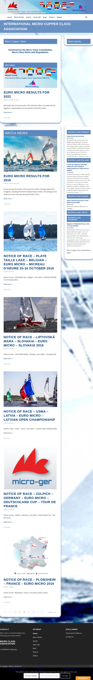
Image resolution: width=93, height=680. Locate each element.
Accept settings (31, 676)
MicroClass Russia (78, 199)
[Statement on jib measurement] (30, 78)
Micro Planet (37, 640)
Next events (74, 41)
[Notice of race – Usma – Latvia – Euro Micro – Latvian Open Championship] (30, 392)
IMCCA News (16, 135)
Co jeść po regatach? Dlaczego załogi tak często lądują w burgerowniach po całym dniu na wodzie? (78, 170)
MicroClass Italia (77, 215)
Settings (65, 676)
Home (35, 636)
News (5, 100)
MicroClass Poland (78, 163)
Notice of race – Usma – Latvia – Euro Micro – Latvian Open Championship (29, 418)
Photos (35, 654)
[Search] (85, 17)
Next (53, 88)
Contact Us (70, 639)
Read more (8, 115)
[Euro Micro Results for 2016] (30, 156)
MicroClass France (78, 135)
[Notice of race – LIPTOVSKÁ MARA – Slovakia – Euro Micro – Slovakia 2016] (30, 317)
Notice (10, 100)
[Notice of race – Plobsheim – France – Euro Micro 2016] (30, 557)
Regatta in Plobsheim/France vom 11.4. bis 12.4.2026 (78, 227)
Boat (34, 651)
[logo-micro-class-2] (46, 7)
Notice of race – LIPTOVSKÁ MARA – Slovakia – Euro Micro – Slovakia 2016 (29, 344)
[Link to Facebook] (85, 7)
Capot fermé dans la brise (75, 139)
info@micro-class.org (9, 652)
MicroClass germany (74, 221)
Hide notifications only (49, 676)
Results (16, 186)
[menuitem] (9, 17)
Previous (7, 88)
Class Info (36, 647)
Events (6, 186)
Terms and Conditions (74, 636)
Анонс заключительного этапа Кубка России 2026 (78, 204)
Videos (35, 658)
